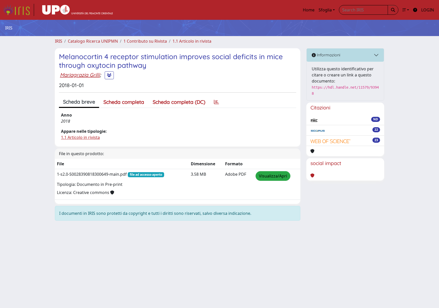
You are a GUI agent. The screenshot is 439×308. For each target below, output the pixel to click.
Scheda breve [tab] (79, 102)
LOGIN (427, 10)
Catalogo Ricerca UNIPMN (93, 41)
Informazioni (328, 54)
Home (309, 10)
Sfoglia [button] (325, 10)
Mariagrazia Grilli (80, 75)
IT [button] (404, 10)
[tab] (216, 102)
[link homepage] (18, 10)
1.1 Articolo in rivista (192, 41)
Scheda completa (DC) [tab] (179, 102)
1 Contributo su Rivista (145, 41)
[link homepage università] (77, 10)
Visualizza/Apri (273, 176)
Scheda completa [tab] (123, 102)
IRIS (58, 41)
